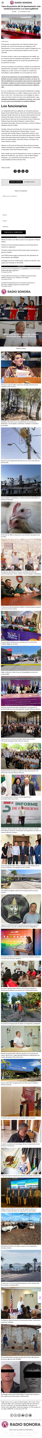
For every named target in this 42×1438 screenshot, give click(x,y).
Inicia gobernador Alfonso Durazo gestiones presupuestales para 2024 (16, 798)
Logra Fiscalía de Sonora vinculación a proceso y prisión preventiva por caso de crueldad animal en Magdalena (20, 926)
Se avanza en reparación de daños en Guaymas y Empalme (20, 1024)
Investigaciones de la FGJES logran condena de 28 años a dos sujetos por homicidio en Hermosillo (20, 1395)
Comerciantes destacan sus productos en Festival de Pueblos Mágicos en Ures (19, 643)
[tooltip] (15, 171)
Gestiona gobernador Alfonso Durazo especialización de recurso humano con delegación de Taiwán (20, 867)
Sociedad (14, 11)
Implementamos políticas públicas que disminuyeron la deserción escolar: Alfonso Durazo (19, 772)
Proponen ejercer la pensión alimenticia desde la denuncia (20, 1176)
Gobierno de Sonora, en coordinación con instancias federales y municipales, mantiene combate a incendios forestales (20, 423)
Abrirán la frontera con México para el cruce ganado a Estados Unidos (19, 1247)
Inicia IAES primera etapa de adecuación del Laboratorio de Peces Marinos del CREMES (20, 1358)
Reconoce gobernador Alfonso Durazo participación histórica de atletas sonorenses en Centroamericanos (19, 989)
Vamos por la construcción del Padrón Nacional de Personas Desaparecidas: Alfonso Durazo (18, 740)
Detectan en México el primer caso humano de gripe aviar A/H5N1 (20, 536)
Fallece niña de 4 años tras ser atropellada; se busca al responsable (19, 673)
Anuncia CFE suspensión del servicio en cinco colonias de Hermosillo (20, 462)
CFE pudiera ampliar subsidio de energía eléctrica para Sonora (19, 891)
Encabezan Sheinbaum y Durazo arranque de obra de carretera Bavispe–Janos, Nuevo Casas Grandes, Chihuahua (21, 573)
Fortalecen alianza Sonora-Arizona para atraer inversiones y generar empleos (21, 1321)
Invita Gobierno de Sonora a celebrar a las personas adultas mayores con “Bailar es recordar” (18, 277)
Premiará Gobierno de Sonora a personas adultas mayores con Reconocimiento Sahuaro (21, 958)
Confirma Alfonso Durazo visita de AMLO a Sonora (18, 1118)
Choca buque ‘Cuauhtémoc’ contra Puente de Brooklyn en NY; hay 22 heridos (20, 499)
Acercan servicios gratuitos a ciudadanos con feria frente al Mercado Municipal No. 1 (20, 269)
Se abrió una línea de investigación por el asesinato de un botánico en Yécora (20, 1145)
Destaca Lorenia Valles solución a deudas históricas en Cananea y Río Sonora (19, 386)
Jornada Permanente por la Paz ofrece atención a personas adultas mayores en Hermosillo (18, 284)
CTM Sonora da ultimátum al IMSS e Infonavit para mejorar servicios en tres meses (21, 608)
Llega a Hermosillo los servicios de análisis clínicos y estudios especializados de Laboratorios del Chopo (19, 1210)
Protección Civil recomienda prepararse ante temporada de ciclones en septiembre (20, 1284)
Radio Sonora (5, 41)
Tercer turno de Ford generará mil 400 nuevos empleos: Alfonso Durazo (20, 1084)
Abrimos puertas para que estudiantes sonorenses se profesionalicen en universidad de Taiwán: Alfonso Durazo (20, 708)
